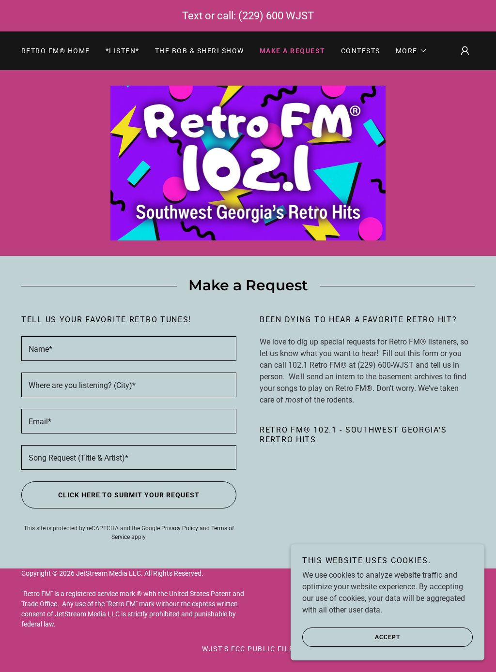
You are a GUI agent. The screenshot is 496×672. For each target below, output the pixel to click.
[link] (248, 162)
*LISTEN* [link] (123, 51)
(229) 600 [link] (260, 16)
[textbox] (128, 348)
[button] (411, 51)
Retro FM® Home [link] (55, 51)
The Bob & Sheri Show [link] (199, 51)
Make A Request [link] (293, 51)
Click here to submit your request (129, 495)
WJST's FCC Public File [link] (248, 649)
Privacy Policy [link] (179, 528)
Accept (387, 637)
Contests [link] (360, 51)
